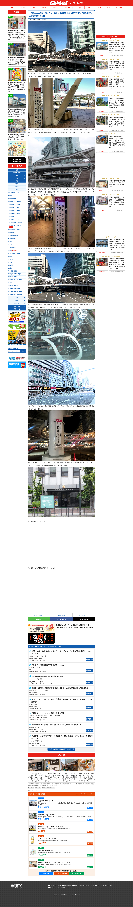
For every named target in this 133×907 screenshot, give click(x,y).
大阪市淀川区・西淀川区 (14, 201)
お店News (56, 7)
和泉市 (10, 282)
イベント (98, 7)
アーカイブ (119, 7)
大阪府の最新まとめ (13, 192)
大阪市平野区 (11, 232)
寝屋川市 (10, 259)
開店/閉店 (44, 7)
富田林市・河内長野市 (14, 288)
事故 (40, 788)
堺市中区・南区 (12, 277)
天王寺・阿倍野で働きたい (37, 646)
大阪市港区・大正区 (13, 219)
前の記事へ (39, 615)
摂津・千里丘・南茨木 (14, 253)
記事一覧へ (61, 615)
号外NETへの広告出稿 (80, 885)
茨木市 (10, 244)
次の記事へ (82, 615)
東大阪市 (10, 265)
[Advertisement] (110, 22)
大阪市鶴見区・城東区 (14, 210)
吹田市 (10, 241)
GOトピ (13, 7)
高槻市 (10, 256)
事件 (36, 788)
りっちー (36, 791)
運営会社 (58, 885)
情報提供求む (68, 885)
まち (80, 7)
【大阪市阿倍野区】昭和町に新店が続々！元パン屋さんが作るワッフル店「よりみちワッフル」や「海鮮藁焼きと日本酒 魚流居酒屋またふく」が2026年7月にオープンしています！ (117, 142)
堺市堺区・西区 (12, 271)
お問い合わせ (93, 885)
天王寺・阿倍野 (76, 3)
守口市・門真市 (12, 238)
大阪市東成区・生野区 (14, 213)
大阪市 (10, 195)
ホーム (52, 885)
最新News (24, 7)
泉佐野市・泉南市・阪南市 (15, 291)
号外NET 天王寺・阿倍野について (59, 887)
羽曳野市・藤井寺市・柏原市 (16, 294)
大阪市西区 (11, 216)
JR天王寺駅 (31, 788)
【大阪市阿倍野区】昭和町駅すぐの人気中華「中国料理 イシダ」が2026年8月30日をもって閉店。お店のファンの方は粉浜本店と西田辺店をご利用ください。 (17, 61)
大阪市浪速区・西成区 (14, 229)
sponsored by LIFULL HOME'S (83, 794)
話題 (89, 7)
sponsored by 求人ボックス (54, 646)
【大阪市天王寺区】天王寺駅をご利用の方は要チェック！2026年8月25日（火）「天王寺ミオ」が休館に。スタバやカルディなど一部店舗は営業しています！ (16, 112)
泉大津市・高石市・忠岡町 (15, 279)
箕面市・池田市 (12, 247)
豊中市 (12, 250)
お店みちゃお (69, 7)
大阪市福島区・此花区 (14, 204)
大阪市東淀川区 (12, 198)
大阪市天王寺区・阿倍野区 (15, 222)
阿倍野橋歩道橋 (50, 788)
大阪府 (44, 19)
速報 (108, 7)
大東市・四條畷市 (13, 235)
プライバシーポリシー (105, 885)
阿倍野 (43, 788)
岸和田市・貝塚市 (13, 285)
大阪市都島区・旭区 (13, 207)
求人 (34, 7)
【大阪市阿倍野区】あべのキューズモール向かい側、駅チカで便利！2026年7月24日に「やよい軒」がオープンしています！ (116, 65)
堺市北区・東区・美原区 (14, 274)
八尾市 (10, 268)
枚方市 (10, 262)
